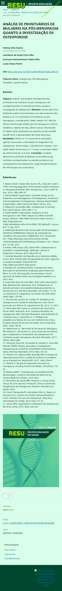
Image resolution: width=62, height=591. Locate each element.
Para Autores (9, 554)
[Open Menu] (3, 3)
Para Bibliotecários (12, 558)
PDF (9, 496)
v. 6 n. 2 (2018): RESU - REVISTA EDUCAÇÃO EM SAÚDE (26, 12)
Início (5, 9)
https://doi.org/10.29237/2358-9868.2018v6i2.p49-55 (33, 71)
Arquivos (15, 9)
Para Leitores (10, 549)
